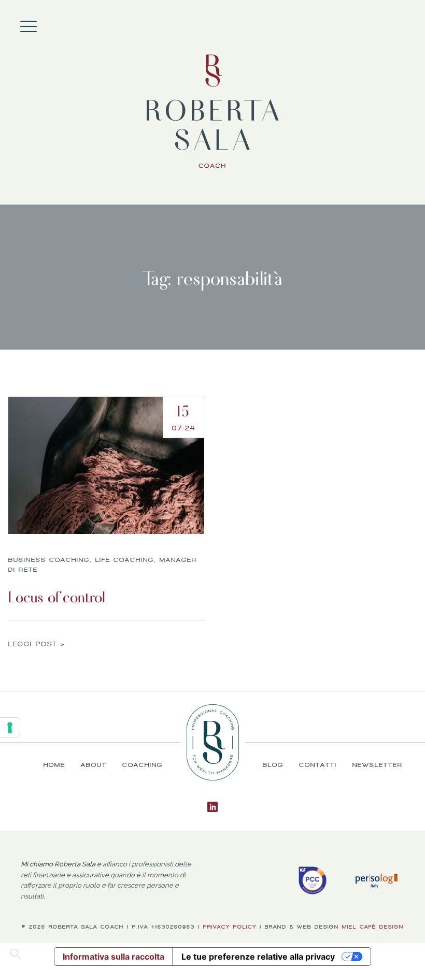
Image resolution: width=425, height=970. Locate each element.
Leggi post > (36, 644)
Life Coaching (124, 560)
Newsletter (377, 765)
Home (389, 23)
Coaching (409, 23)
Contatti (318, 765)
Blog (273, 765)
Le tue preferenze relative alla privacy (258, 956)
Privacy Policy (230, 927)
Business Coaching (49, 560)
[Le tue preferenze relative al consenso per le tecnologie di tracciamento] (10, 727)
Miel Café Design (373, 927)
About (399, 23)
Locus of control (56, 597)
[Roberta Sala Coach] (213, 111)
